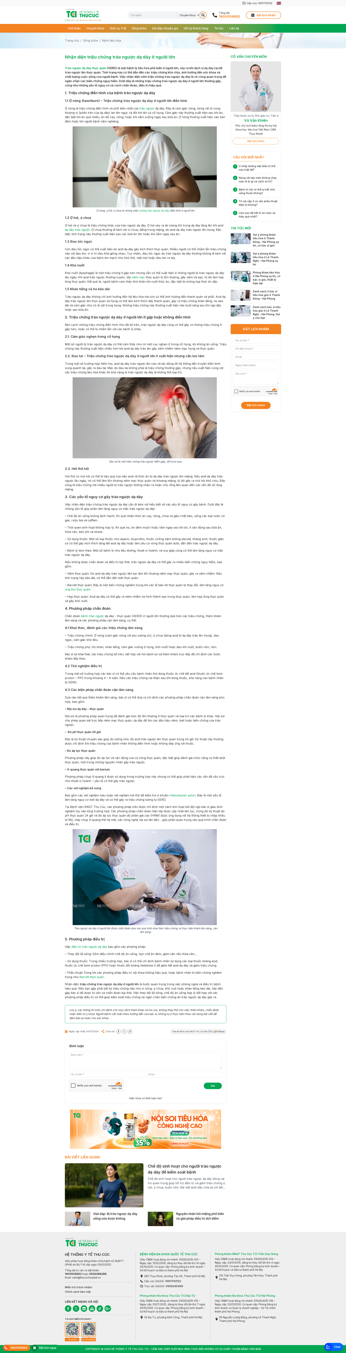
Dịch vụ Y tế (118, 28)
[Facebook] (68, 1308)
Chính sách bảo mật (78, 1291)
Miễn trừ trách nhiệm (78, 1287)
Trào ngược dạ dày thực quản (85, 68)
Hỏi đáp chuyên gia (165, 28)
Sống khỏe (139, 28)
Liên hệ (234, 28)
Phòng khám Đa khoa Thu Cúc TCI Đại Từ (167, 1295)
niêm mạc (138, 277)
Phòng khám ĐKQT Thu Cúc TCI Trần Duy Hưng (246, 1254)
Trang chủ (72, 40)
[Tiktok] (100, 1308)
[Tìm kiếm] (203, 15)
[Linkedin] (84, 1308)
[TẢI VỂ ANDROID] (88, 1329)
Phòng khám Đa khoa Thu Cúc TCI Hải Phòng (245, 1295)
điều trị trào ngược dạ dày (89, 947)
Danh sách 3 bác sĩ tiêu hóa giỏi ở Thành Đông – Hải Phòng (266, 290)
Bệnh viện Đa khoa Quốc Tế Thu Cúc (169, 1254)
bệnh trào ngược (92, 616)
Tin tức (218, 28)
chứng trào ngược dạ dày (154, 210)
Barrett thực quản (91, 977)
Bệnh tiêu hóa (111, 40)
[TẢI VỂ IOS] (72, 1329)
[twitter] (124, 1031)
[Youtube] (92, 1308)
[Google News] (108, 1308)
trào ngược (146, 108)
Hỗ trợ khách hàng (196, 28)
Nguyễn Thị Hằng (256, 124)
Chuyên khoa (95, 28)
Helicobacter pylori (182, 795)
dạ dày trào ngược (77, 230)
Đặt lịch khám (255, 136)
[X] (76, 1308)
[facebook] (118, 1031)
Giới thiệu (74, 28)
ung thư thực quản (77, 589)
